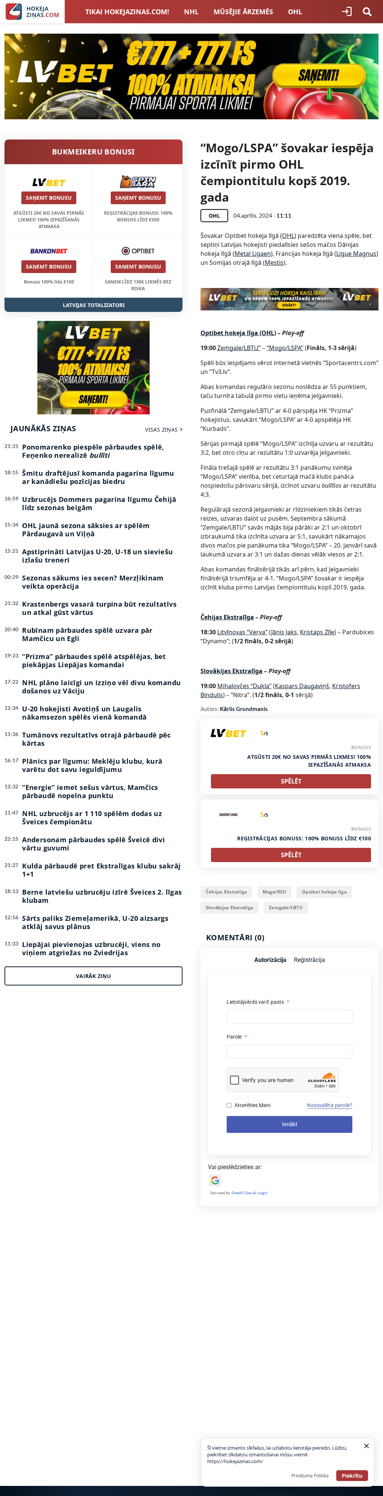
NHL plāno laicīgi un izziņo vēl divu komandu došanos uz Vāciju (101, 686)
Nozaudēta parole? (329, 1105)
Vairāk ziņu (93, 976)
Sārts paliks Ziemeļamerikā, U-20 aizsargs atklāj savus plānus (95, 922)
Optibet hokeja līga (324, 892)
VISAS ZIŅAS (161, 429)
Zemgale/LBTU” (239, 348)
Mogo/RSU (274, 892)
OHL (295, 11)
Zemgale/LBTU (286, 907)
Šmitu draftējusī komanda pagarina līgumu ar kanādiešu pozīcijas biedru (98, 477)
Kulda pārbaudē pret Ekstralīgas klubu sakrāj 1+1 (101, 870)
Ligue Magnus (356, 253)
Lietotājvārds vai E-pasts (258, 1002)
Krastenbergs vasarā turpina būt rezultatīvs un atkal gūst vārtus (99, 608)
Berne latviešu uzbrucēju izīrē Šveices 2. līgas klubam (102, 896)
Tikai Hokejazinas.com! (127, 11)
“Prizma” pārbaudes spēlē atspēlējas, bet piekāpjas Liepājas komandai (94, 660)
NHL (191, 11)
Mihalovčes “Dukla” (244, 686)
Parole (237, 1037)
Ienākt (289, 1124)
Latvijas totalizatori (94, 305)
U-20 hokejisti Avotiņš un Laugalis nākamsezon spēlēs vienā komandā (84, 713)
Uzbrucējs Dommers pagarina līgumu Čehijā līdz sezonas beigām (99, 503)
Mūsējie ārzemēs (243, 11)
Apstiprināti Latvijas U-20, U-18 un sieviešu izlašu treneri (97, 556)
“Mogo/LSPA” (285, 348)
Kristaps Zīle (317, 632)
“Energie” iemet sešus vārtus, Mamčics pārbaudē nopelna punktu (90, 791)
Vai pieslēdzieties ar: (235, 1167)
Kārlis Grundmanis (244, 708)
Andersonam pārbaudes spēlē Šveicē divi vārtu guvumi (93, 844)
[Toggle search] (367, 11)
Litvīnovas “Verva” (242, 632)
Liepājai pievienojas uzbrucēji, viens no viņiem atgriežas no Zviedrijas (91, 948)
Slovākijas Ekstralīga (229, 907)
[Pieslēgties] (347, 11)
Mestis (274, 262)
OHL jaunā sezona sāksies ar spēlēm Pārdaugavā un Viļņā (86, 529)
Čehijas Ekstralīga (226, 892)
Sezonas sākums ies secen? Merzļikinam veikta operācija (92, 582)
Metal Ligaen (253, 253)
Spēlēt (291, 781)
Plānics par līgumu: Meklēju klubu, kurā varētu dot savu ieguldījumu (92, 765)
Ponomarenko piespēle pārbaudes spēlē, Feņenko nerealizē (93, 451)
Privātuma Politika (310, 1475)
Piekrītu (352, 1475)
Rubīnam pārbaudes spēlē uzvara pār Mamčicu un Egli (87, 634)
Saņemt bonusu (49, 197)
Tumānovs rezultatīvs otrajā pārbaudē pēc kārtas (96, 739)
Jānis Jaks (284, 632)
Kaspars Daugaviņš (302, 686)
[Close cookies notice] (366, 1445)
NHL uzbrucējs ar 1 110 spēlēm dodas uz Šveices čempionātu (92, 817)
